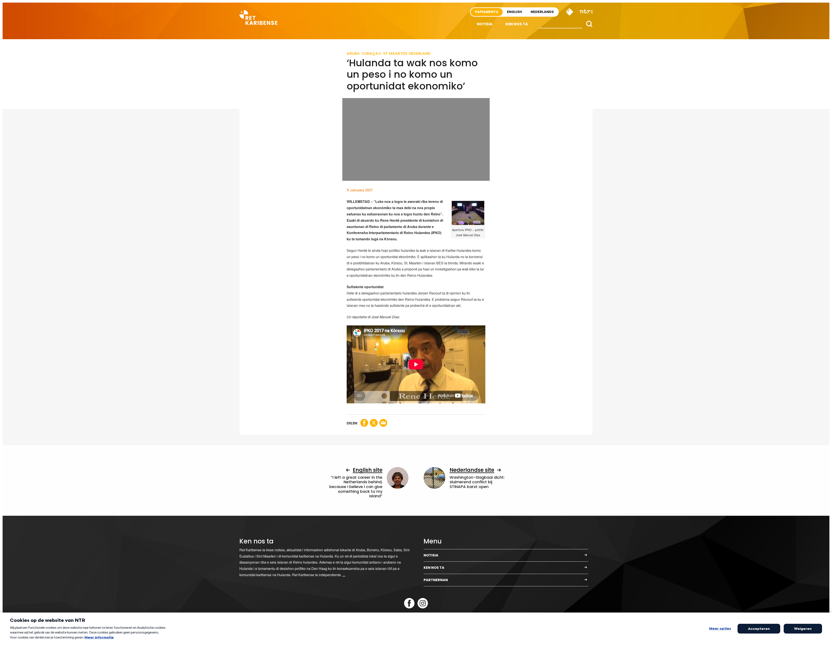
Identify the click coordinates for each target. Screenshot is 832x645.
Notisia (484, 24)
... (344, 574)
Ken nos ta (516, 24)
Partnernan (436, 579)
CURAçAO (371, 53)
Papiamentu (486, 11)
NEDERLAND (420, 53)
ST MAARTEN (395, 53)
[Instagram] (423, 603)
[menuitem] (484, 24)
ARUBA (353, 53)
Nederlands (542, 11)
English (514, 11)
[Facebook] (409, 603)
